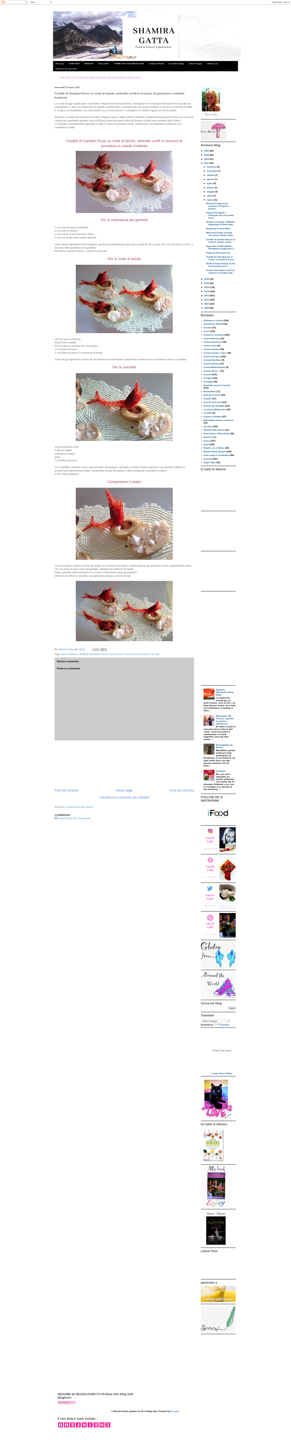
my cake (208, 426)
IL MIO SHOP (74, 63)
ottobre (211, 175)
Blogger (175, 1411)
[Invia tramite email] (93, 649)
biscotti (207, 327)
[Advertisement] (124, 764)
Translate (224, 1025)
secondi (155, 654)
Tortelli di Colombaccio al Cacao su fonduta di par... (220, 258)
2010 (207, 304)
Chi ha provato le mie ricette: (66, 69)
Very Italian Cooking (176, 63)
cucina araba (210, 345)
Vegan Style (210, 462)
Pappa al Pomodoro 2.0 (218, 253)
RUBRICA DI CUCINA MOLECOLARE (129, 63)
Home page (60, 63)
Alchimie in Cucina (213, 320)
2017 (207, 163)
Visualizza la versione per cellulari (124, 797)
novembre (212, 171)
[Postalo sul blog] (96, 649)
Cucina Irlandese (212, 360)
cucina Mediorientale (214, 367)
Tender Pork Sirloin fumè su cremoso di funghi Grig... (220, 271)
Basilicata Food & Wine (218, 228)
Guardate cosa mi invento (103, 654)
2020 (207, 151)
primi (206, 444)
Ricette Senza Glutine (138, 654)
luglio (210, 183)
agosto (211, 179)
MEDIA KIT (89, 63)
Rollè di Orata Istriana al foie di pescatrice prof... (221, 264)
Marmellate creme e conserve (219, 420)
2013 (207, 291)
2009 (207, 308)
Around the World (213, 324)
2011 (207, 299)
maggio (211, 191)
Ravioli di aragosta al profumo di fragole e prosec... (217, 206)
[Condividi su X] (99, 649)
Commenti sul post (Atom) (79, 807)
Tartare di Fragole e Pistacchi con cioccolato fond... (220, 215)
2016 (207, 279)
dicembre (212, 167)
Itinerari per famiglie (214, 406)
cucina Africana (212, 338)
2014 (207, 287)
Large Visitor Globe (222, 1073)
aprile (210, 196)
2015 (207, 283)
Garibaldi (220, 771)
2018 (207, 159)
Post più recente (66, 790)
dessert (207, 374)
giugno (211, 187)
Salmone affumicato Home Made (225, 692)
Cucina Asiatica (212, 349)
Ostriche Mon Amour (214, 430)
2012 (207, 295)
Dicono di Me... (104, 63)
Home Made (210, 391)
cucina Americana (213, 342)
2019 (207, 155)
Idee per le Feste (212, 395)
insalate (208, 398)
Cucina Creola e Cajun (215, 353)
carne (64, 654)
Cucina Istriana (211, 363)
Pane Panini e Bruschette (217, 433)
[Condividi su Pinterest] (105, 649)
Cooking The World (156, 63)
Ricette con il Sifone (214, 448)
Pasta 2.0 (208, 437)
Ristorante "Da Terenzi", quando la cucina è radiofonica (225, 720)
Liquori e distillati (213, 416)
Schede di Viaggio (195, 63)
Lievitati (208, 413)
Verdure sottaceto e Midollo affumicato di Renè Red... (220, 223)
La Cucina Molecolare (215, 409)
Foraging (208, 378)
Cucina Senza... (211, 371)
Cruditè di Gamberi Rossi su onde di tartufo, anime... (220, 240)
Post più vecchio (182, 790)
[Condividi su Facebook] (102, 649)
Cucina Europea (212, 356)
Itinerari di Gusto (212, 402)
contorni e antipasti (78, 654)
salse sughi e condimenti (217, 455)
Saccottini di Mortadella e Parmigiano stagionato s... (221, 247)
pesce (121, 654)
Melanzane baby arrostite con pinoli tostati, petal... (220, 233)
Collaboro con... (213, 63)
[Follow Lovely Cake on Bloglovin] (67, 1404)
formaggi (208, 381)
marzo (210, 200)
